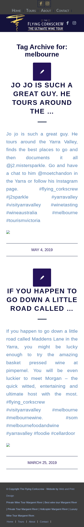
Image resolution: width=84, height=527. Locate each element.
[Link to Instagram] (47, 3)
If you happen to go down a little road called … (42, 299)
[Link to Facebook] (41, 3)
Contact (62, 10)
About (46, 10)
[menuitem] (16, 11)
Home (16, 10)
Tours (31, 10)
